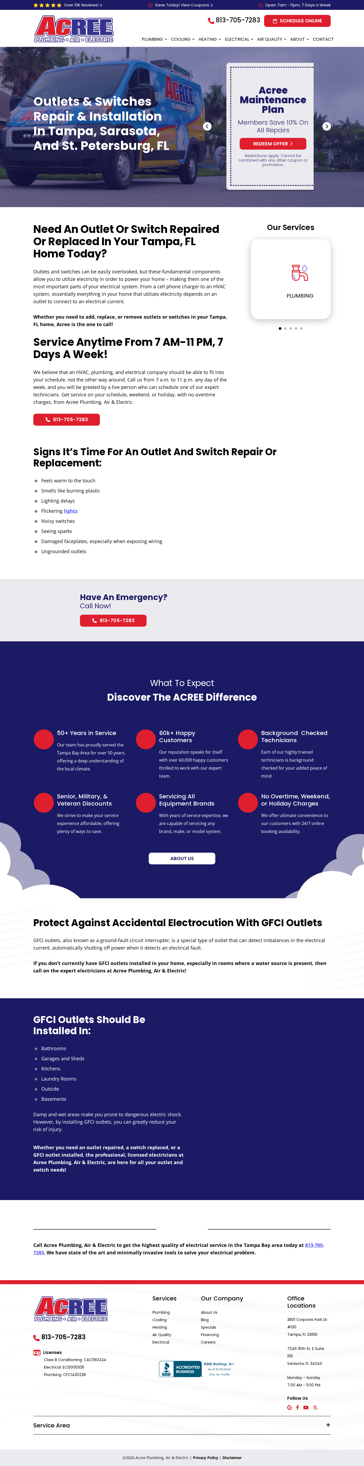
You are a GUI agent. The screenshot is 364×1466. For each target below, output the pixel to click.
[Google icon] (289, 1408)
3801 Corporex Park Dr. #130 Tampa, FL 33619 (307, 1327)
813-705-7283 (238, 20)
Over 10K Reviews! (81, 5)
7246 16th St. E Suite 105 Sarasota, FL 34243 (305, 1356)
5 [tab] (301, 328)
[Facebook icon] (297, 1408)
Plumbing (152, 39)
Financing (210, 1334)
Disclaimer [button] (232, 1457)
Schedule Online (301, 20)
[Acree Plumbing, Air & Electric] (74, 29)
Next (326, 126)
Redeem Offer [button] (264, 143)
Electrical (237, 39)
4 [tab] (296, 328)
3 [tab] (290, 328)
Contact (323, 39)
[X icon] (315, 1408)
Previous (207, 126)
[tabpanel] (291, 279)
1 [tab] (280, 328)
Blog (205, 1320)
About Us (209, 1312)
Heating (208, 39)
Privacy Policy (205, 1457)
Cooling (181, 39)
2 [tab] (285, 328)
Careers (208, 1342)
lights (71, 511)
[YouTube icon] (306, 1408)
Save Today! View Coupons (182, 5)
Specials (208, 1327)
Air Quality (269, 39)
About (297, 39)
